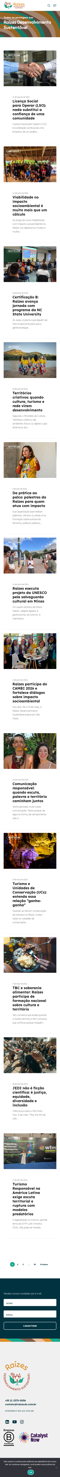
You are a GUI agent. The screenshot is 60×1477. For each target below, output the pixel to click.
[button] (54, 5)
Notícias (14, 55)
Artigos (13, 151)
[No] (56, 1467)
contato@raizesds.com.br (20, 1404)
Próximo (44, 1264)
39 (35, 1264)
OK (30, 1472)
